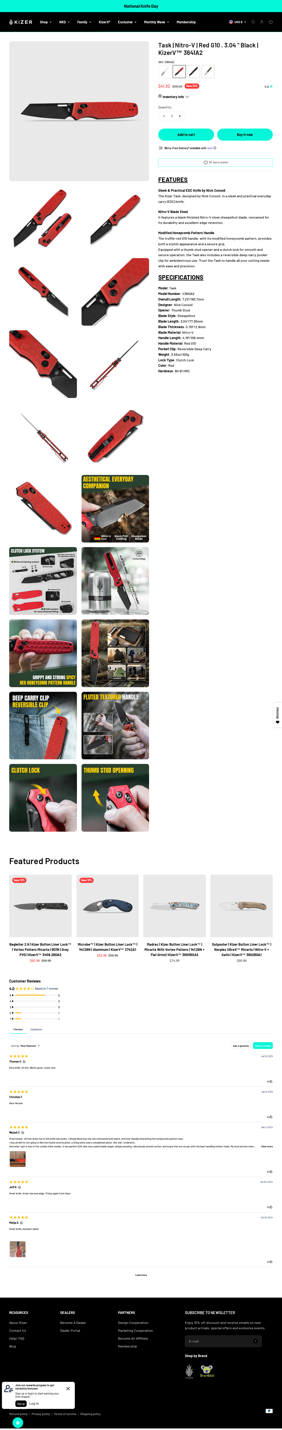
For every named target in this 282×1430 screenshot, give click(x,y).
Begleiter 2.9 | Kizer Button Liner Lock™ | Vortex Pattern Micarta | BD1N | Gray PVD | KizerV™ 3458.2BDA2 (40, 949)
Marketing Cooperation (135, 1330)
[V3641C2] (193, 71)
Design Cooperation (133, 1322)
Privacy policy (41, 1414)
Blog (12, 1346)
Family (82, 22)
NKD (62, 22)
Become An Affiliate (133, 1338)
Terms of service (65, 1414)
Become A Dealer (73, 1322)
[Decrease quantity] (164, 116)
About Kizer (18, 1322)
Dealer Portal (70, 1330)
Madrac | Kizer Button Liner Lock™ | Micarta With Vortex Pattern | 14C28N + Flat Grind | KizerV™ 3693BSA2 (174, 949)
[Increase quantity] (179, 116)
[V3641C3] (207, 71)
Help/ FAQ (16, 1338)
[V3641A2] (179, 71)
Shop (44, 22)
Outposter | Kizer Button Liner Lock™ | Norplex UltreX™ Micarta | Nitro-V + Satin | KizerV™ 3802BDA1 (241, 949)
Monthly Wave (154, 22)
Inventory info (173, 96)
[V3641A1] (164, 71)
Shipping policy (90, 1414)
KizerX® (104, 22)
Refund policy (18, 1414)
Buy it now (245, 134)
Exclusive (125, 22)
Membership (186, 22)
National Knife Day (141, 5)
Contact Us (17, 1330)
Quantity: (165, 107)
